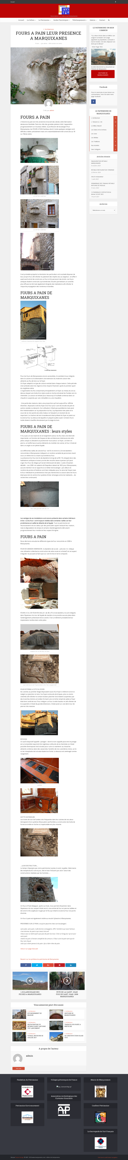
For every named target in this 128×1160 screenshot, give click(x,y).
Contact (102, 20)
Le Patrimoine (44, 20)
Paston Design (19, 1157)
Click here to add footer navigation (107, 1157)
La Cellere (30, 20)
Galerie (92, 20)
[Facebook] (93, 101)
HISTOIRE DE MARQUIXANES (69, 1014)
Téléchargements (79, 20)
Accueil (13, 2)
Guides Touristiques (60, 20)
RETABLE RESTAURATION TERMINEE (102, 170)
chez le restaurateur (97, 177)
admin (45, 43)
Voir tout (18, 1068)
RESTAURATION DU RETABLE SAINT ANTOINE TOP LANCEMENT (36, 1026)
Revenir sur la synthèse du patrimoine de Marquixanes (39, 959)
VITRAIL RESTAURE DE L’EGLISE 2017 (35, 1036)
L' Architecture (48, 29)
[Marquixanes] (64, 9)
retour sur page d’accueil (29, 949)
